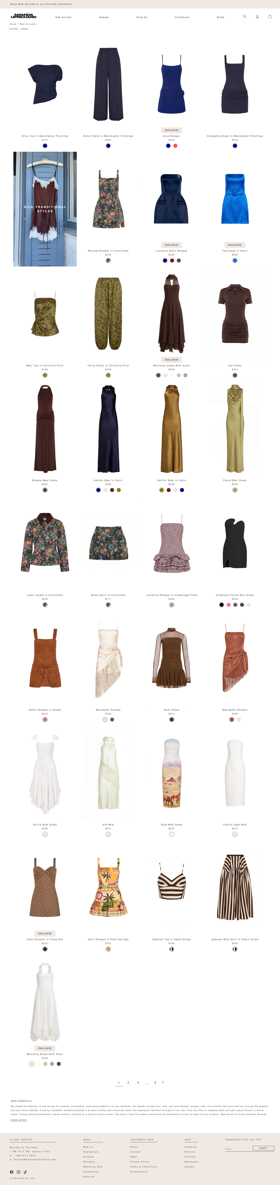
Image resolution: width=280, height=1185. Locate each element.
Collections (182, 16)
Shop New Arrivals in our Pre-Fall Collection (41, 4)
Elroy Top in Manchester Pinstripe (45, 135)
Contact (135, 1151)
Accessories (91, 1171)
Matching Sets (93, 1166)
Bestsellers (91, 1151)
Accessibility (139, 1171)
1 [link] (119, 1083)
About (134, 1146)
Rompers (89, 1161)
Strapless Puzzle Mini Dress (235, 594)
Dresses (104, 16)
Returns (190, 1151)
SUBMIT (263, 1148)
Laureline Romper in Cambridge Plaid (171, 594)
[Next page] (163, 1082)
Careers (190, 1166)
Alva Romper (171, 135)
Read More (19, 1120)
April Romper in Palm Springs (108, 939)
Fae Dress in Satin (235, 250)
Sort (24, 29)
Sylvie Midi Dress (45, 824)
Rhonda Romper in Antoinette (108, 250)
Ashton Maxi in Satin (108, 480)
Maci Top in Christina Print (45, 365)
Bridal (221, 16)
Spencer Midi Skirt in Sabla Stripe (234, 939)
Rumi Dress (171, 709)
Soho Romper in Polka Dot (45, 939)
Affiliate (190, 1156)
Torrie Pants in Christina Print (108, 365)
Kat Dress (235, 365)
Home (12, 24)
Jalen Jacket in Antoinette (45, 594)
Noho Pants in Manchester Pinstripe (108, 135)
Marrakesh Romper (108, 709)
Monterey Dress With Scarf (171, 365)
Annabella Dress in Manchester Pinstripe (235, 135)
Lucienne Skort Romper (172, 250)
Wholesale (191, 1161)
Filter (13, 29)
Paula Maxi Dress (235, 480)
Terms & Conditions (143, 1166)
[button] (268, 14)
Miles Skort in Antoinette (108, 594)
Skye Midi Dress (172, 824)
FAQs (133, 1156)
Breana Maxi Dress (45, 480)
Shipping (191, 1146)
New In (88, 1146)
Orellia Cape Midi (235, 824)
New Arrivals (63, 16)
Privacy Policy (140, 1161)
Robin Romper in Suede (45, 709)
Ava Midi (108, 824)
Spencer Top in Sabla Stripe (171, 939)
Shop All (141, 16)
